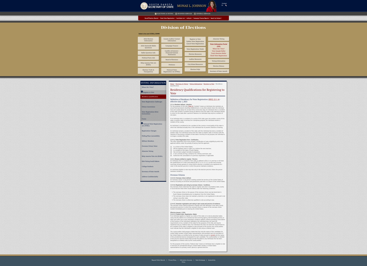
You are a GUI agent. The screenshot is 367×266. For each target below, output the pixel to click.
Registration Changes (149, 131)
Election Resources (195, 54)
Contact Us (224, 4)
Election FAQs (195, 69)
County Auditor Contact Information (172, 40)
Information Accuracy (186, 260)
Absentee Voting (218, 39)
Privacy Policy (172, 260)
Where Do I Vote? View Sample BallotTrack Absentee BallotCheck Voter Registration (218, 50)
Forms (144, 119)
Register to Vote (148, 92)
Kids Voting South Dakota (150, 161)
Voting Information (218, 61)
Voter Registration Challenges (152, 102)
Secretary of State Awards (218, 71)
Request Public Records (158, 260)
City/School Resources (195, 64)
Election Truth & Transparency (148, 71)
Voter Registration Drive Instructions (150, 113)
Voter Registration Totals (195, 49)
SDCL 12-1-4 (214, 99)
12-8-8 (213, 235)
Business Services (185, 14)
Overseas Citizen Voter (149, 146)
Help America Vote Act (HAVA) (148, 64)
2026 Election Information (148, 40)
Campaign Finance (171, 46)
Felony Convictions (148, 107)
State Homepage (200, 260)
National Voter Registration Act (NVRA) (172, 71)
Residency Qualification (150, 97)
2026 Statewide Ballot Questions (148, 47)
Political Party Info (148, 58)
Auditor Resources (195, 59)
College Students (147, 166)
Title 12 (190, 106)
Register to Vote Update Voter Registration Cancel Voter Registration (195, 41)
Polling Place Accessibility (151, 136)
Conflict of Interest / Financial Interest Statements (172, 53)
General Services (203, 14)
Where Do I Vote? (148, 87)
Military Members (148, 141)
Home (172, 84)
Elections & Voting (165, 14)
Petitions (172, 65)
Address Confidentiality (150, 177)
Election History (218, 66)
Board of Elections (172, 60)
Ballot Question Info (148, 53)
